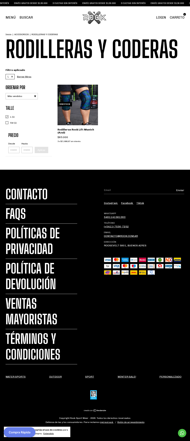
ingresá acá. (107, 422)
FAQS (16, 214)
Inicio (9, 34)
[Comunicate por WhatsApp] (182, 433)
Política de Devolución (31, 276)
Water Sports (16, 376)
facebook (127, 203)
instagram (111, 203)
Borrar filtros (24, 76)
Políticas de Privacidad (33, 241)
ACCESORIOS (21, 34)
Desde (11, 143)
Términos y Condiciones (33, 346)
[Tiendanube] (95, 411)
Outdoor (55, 376)
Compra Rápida (19, 432)
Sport (89, 376)
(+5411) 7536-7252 (116, 226)
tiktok (140, 203)
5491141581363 (115, 217)
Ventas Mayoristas (31, 311)
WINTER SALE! (127, 376)
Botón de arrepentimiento (131, 422)
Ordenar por (15, 87)
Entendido (48, 433)
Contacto (27, 194)
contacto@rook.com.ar (121, 236)
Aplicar (41, 149)
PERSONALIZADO (170, 376)
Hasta (25, 143)
